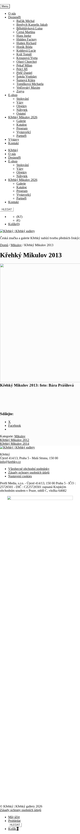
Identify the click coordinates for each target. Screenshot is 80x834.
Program (21, 128)
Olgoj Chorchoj (26, 61)
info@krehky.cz (10, 462)
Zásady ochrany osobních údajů (28, 472)
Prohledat (14, 820)
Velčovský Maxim (28, 87)
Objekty (21, 106)
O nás (12, 13)
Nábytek (21, 110)
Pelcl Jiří (21, 69)
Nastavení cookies (20, 476)
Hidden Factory (26, 39)
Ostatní (21, 113)
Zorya (20, 91)
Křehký (13, 150)
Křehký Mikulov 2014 (14, 443)
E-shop (12, 95)
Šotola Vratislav (26, 76)
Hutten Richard (26, 43)
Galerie (21, 121)
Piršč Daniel (24, 73)
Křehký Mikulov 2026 (22, 117)
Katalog (21, 124)
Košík (13, 829)
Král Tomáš (24, 54)
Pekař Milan (24, 65)
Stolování (22, 98)
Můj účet (14, 817)
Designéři (14, 17)
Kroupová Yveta (27, 58)
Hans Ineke (23, 35)
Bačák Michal (25, 21)
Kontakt (13, 143)
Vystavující (23, 132)
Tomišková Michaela (29, 84)
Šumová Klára (25, 80)
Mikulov (16, 245)
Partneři (21, 135)
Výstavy (13, 139)
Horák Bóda (24, 47)
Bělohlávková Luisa (29, 28)
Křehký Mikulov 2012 (14, 440)
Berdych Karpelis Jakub (32, 24)
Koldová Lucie (26, 50)
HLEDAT (7, 209)
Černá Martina (25, 32)
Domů (4, 245)
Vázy (19, 102)
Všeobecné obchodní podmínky (28, 469)
